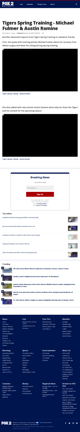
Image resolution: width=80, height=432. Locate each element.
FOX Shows (46, 353)
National (5, 336)
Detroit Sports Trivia (48, 326)
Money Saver (6, 367)
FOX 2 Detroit (6, 33)
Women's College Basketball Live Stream (69, 407)
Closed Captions (67, 372)
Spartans (25, 363)
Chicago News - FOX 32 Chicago (49, 387)
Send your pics (47, 322)
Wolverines (25, 360)
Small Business (27, 393)
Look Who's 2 (46, 329)
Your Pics (46, 319)
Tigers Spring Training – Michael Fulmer (16, 94)
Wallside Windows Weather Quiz (8, 387)
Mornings (6, 350)
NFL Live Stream (67, 389)
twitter (69, 423)
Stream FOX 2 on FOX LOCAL (29, 323)
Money (25, 383)
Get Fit (4, 365)
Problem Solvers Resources (67, 375)
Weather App (66, 324)
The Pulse (5, 324)
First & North (26, 356)
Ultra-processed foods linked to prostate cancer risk (18, 226)
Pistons (24, 365)
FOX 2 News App (67, 360)
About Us (66, 350)
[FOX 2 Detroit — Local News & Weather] (8, 4)
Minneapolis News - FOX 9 (48, 395)
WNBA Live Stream (68, 410)
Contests (45, 360)
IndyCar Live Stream (68, 400)
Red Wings (25, 370)
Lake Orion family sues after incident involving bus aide (19, 252)
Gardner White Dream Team (9, 391)
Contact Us (65, 356)
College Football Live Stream (69, 392)
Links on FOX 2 (7, 372)
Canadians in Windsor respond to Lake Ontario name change (21, 235)
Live (24, 319)
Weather (66, 319)
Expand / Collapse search (76, 4)
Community (66, 365)
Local (4, 322)
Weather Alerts (67, 326)
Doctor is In (6, 370)
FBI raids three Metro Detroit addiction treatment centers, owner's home (41, 269)
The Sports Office (27, 353)
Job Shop (65, 363)
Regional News (48, 383)
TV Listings (45, 358)
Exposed (5, 397)
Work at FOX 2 (67, 358)
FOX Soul (25, 328)
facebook (65, 423)
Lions (24, 358)
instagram (73, 423)
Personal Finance (27, 386)
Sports (13, 33)
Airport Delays (66, 331)
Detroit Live (6, 331)
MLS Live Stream (67, 413)
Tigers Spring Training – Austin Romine (16, 159)
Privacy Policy (42, 204)
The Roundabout (7, 334)
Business (5, 338)
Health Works (6, 360)
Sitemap (65, 378)
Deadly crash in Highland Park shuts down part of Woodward (36, 276)
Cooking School (7, 363)
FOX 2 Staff (65, 353)
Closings (65, 322)
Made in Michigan (7, 329)
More (52, 4)
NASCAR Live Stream (69, 398)
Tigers (24, 367)
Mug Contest (6, 358)
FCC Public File (67, 367)
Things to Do (6, 341)
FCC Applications (67, 370)
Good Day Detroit (8, 353)
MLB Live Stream (67, 395)
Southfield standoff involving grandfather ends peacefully (20, 217)
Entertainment (48, 350)
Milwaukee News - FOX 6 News (49, 391)
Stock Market (26, 391)
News (4, 319)
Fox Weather (66, 334)
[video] (73, 219)
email (76, 423)
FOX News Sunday (8, 343)
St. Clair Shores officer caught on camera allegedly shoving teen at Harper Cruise (43, 300)
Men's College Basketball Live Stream (69, 403)
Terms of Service (41, 205)
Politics (4, 345)
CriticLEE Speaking (48, 356)
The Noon (5, 356)
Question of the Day (48, 324)
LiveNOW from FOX (28, 326)
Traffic (64, 329)
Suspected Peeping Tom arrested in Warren (16, 244)
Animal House (66, 336)
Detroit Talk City (7, 326)
